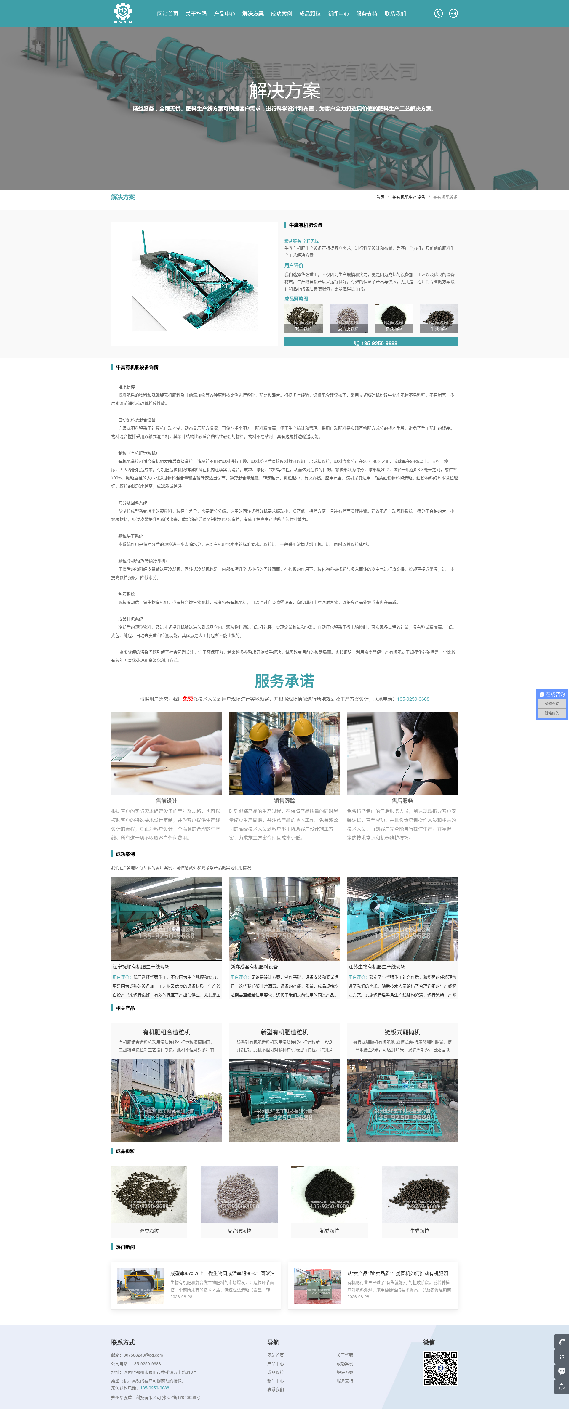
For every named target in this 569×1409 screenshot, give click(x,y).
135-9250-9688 (413, 698)
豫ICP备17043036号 (181, 1397)
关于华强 (196, 13)
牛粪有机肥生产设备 (406, 197)
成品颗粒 (310, 13)
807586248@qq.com (143, 1355)
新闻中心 (338, 13)
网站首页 (167, 13)
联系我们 (395, 13)
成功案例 (281, 13)
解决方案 (253, 13)
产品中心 (224, 13)
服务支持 (367, 13)
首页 (380, 197)
